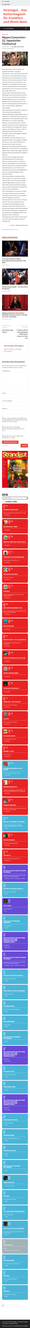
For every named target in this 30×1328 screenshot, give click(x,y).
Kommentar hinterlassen (8, 48)
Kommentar (6, 371)
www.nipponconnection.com (10, 229)
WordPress (18, 1326)
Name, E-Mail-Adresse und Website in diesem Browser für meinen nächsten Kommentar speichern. (14, 420)
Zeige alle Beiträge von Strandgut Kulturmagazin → (12, 350)
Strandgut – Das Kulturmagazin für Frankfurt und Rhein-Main (15, 16)
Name (4, 393)
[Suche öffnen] (26, 28)
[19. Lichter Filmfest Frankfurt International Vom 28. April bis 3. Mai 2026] (15, 249)
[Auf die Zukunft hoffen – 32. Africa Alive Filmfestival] (15, 277)
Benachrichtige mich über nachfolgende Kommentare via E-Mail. (13, 428)
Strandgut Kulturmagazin (18, 46)
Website (4, 408)
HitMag (25, 1326)
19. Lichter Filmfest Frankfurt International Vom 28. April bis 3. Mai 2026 (14, 260)
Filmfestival (5, 34)
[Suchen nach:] (15, 446)
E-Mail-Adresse (7, 401)
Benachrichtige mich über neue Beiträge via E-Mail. (12, 436)
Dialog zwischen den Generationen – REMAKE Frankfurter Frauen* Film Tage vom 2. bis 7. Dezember (14, 315)
